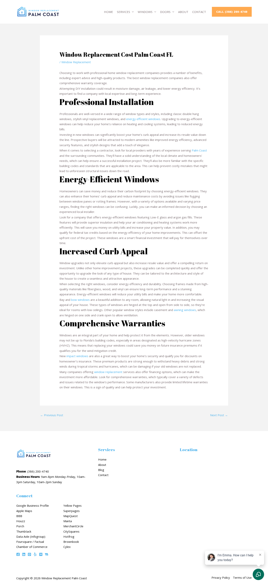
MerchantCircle (73, 526)
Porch (20, 526)
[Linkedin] (24, 554)
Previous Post (51, 415)
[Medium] (41, 554)
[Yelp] (35, 554)
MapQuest (70, 516)
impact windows (77, 356)
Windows (145, 12)
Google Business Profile (32, 505)
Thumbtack (23, 531)
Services (123, 12)
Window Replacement (76, 62)
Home (108, 12)
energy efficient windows (143, 119)
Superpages (71, 511)
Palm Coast (199, 150)
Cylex (67, 547)
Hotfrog (68, 536)
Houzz (20, 521)
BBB (19, 516)
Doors (165, 12)
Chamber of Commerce (31, 547)
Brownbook (71, 542)
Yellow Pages (72, 505)
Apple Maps (24, 511)
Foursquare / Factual (30, 542)
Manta (67, 521)
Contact (199, 12)
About (183, 12)
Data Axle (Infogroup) (30, 536)
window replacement (108, 372)
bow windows (80, 300)
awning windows (185, 310)
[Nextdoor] (46, 554)
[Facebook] (18, 554)
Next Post (219, 415)
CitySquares (71, 531)
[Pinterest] (29, 554)
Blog (101, 470)
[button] (232, 12)
